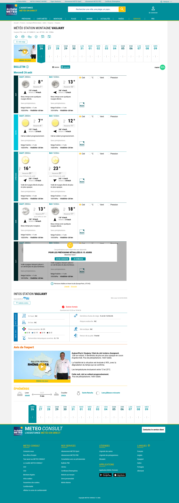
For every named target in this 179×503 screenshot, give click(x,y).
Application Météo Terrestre (108, 470)
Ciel (83, 77)
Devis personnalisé (67, 479)
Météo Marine (66, 482)
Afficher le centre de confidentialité (35, 490)
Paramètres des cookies (31, 482)
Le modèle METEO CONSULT (32, 463)
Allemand (140, 471)
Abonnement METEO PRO (69, 455)
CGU (24, 471)
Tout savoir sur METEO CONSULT (34, 459)
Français (140, 451)
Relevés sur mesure (67, 475)
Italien (139, 463)
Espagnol (140, 459)
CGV (24, 467)
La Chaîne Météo (21, 1)
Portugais (140, 467)
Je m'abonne (78, 259)
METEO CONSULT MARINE (38, 1)
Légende (66, 286)
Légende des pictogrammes (108, 455)
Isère (44, 23)
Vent (102, 77)
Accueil (16, 23)
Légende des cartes (106, 451)
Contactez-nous (28, 451)
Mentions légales (29, 475)
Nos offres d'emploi (29, 455)
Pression (114, 77)
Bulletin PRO (65, 463)
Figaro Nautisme (56, 1)
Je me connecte (62, 259)
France (22, 23)
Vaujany (50, 23)
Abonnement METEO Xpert (70, 451)
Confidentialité (28, 486)
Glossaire (74, 286)
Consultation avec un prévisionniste (73, 459)
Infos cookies (27, 479)
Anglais (139, 455)
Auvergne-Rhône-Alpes (33, 23)
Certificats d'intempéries (69, 471)
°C (92, 77)
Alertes (63, 467)
